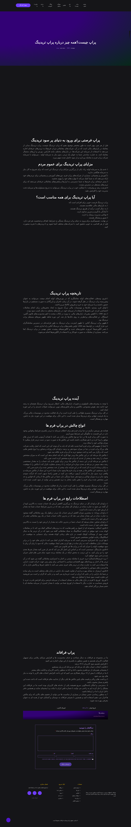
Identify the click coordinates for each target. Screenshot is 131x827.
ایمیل (72, 753)
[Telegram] (40, 793)
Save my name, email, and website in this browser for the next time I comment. (67, 759)
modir (68, 48)
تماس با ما (36, 5)
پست (57, 48)
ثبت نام (21, 5)
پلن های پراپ (95, 716)
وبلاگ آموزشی (50, 5)
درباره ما (42, 5)
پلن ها (69, 5)
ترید (103, 716)
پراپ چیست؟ (76, 5)
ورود (25, 5)
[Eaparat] (29, 793)
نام (54, 753)
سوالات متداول (59, 5)
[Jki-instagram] (34, 793)
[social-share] (52, 708)
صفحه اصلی (84, 5)
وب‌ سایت (91, 753)
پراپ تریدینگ (100, 716)
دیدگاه (91, 733)
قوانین (64, 5)
